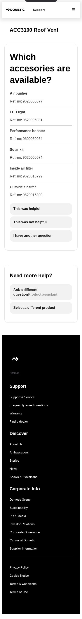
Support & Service (22, 397)
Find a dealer (19, 421)
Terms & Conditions (23, 583)
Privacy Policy (19, 567)
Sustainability (19, 507)
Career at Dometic (22, 540)
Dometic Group (20, 499)
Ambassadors (19, 452)
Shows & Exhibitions (23, 477)
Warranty (16, 413)
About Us (16, 444)
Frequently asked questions (29, 405)
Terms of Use (19, 592)
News (13, 468)
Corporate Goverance (25, 532)
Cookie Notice (19, 575)
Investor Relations (22, 524)
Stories (14, 460)
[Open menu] (73, 9)
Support (39, 9)
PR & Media (18, 516)
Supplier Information (24, 548)
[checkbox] (41, 209)
